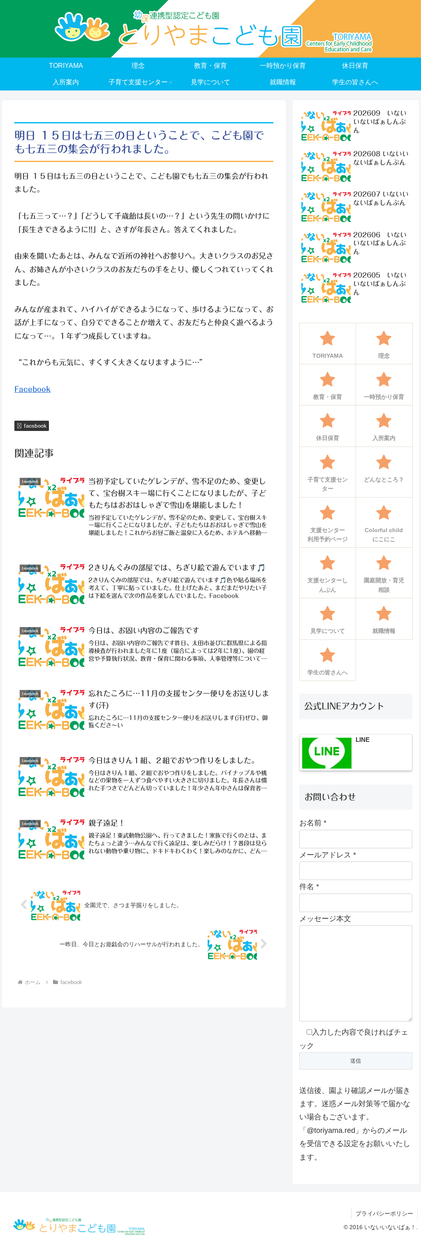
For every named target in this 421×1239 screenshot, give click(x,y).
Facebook (32, 389)
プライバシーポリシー (384, 1213)
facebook (35, 425)
